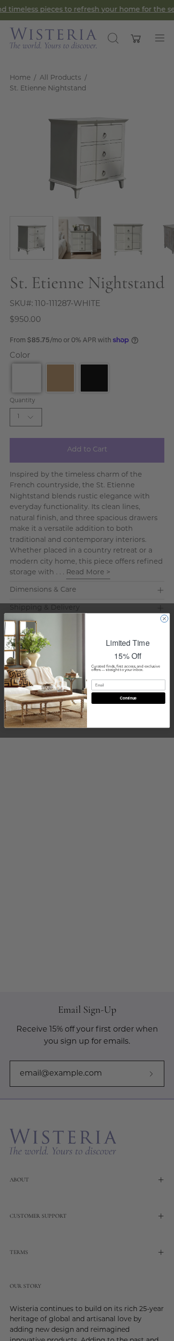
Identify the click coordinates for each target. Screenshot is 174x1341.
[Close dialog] (164, 618)
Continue (128, 697)
